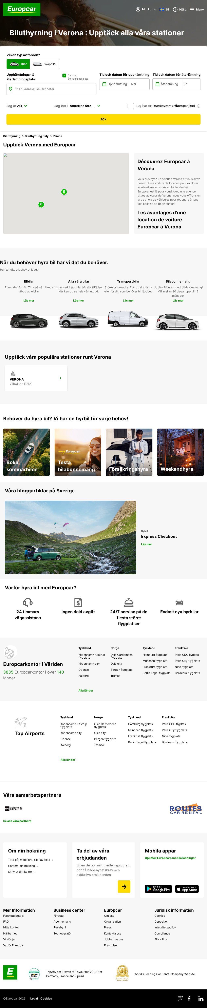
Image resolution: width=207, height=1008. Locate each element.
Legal (34, 998)
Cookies (46, 998)
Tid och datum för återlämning (177, 75)
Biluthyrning (11, 136)
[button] (64, 192)
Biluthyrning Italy (37, 136)
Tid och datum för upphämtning (124, 75)
